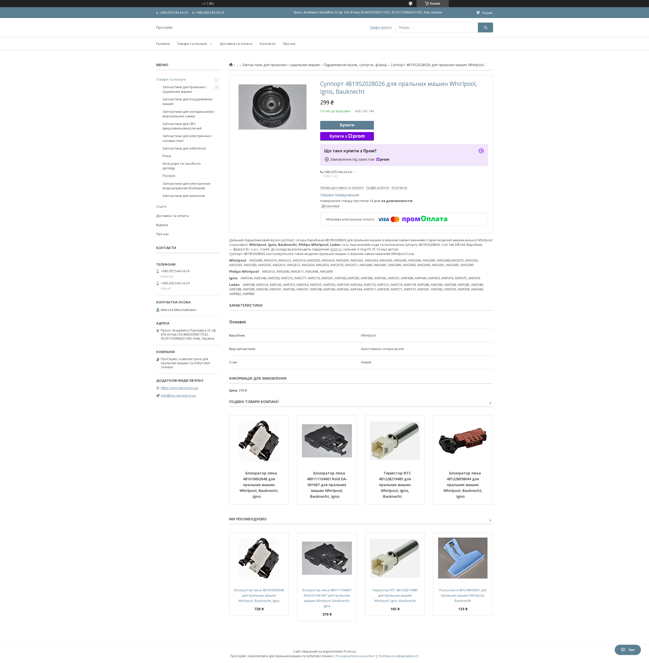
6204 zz (336, 249)
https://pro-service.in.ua (179, 388)
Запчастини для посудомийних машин (188, 101)
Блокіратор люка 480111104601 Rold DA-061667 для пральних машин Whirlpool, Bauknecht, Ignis (327, 485)
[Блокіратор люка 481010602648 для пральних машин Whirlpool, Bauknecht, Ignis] (259, 440)
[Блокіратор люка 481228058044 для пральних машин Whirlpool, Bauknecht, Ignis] (462, 440)
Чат (631, 650)
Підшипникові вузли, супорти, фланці (355, 65)
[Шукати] (485, 27)
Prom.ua (350, 651)
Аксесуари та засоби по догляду (182, 165)
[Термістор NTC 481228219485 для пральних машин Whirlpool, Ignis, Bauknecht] (394, 440)
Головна (163, 43)
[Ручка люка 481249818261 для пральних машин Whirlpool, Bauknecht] (462, 558)
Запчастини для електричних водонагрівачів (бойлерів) (186, 185)
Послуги (169, 175)
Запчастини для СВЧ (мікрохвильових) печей (182, 126)
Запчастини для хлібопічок (184, 148)
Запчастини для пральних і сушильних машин (281, 65)
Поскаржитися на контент (355, 656)
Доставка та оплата (236, 43)
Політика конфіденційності (398, 656)
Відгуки (162, 225)
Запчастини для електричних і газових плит (187, 138)
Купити (347, 125)
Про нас (289, 43)
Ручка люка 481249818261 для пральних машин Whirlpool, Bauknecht (463, 595)
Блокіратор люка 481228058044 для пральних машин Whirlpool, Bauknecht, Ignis (463, 485)
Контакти (267, 43)
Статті (161, 206)
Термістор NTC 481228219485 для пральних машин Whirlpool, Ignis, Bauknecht (395, 485)
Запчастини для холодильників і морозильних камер (189, 113)
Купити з (338, 136)
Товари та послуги (192, 43)
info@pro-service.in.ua (178, 395)
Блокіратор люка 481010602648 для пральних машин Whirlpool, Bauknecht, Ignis (260, 485)
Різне (167, 156)
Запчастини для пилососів (184, 195)
